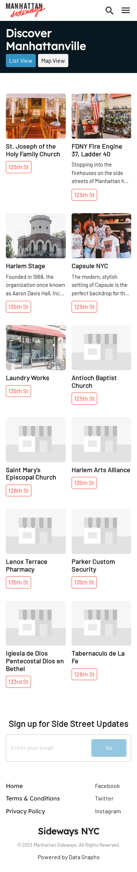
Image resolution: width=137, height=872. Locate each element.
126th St (18, 490)
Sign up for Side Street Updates (69, 723)
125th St (18, 166)
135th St (18, 306)
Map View (53, 60)
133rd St (18, 681)
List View (21, 60)
